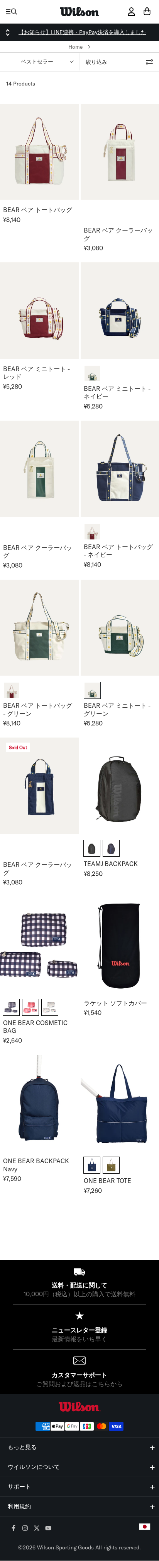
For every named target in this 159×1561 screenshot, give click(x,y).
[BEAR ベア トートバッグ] (39, 152)
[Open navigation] (11, 11)
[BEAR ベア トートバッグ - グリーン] (39, 628)
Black (92, 848)
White (50, 1007)
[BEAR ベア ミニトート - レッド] (39, 310)
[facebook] (13, 1528)
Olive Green (111, 1165)
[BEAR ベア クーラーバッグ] (39, 469)
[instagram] (25, 1528)
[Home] (79, 12)
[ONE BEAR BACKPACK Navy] (39, 1103)
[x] (36, 1528)
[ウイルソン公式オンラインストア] (79, 1407)
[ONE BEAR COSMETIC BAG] (39, 945)
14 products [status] (20, 83)
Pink (30, 1007)
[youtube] (48, 1528)
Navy (111, 848)
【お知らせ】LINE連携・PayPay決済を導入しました (82, 32)
